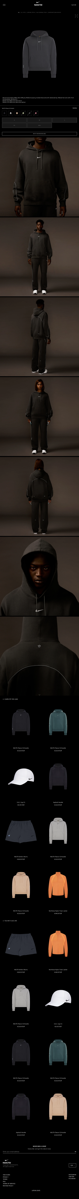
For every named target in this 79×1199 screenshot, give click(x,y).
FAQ (4, 1181)
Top (71, 1165)
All (19, 12)
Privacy (5, 1177)
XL (14, 125)
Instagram (72, 1174)
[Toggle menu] (4, 5)
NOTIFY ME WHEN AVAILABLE (39, 133)
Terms (5, 1179)
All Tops (23, 12)
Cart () (73, 5)
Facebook (72, 1178)
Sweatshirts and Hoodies (54, 12)
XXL (39, 125)
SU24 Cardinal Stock (41, 12)
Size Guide (6, 1175)
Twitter (71, 1176)
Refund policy (8, 1186)
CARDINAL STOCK (31, 12)
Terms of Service (9, 1183)
